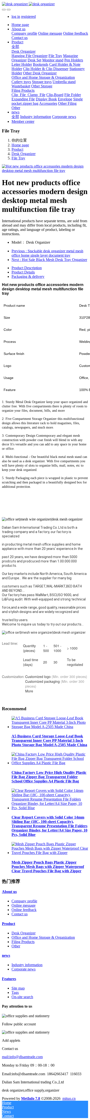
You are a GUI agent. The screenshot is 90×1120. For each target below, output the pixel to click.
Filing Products (23, 942)
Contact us (20, 914)
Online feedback (24, 910)
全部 (15, 47)
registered (28, 16)
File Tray (18, 158)
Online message (24, 905)
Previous (47, 253)
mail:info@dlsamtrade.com (22, 1057)
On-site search (22, 997)
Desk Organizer (24, 154)
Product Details (23, 272)
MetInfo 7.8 (30, 1098)
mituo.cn (69, 1098)
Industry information (27, 965)
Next (49, 260)
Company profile (24, 901)
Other (16, 946)
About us (9, 892)
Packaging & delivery (28, 276)
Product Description (27, 268)
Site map (18, 988)
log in (16, 16)
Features (9, 979)
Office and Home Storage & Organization (43, 937)
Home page (20, 25)
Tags (15, 992)
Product (17, 149)
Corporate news (24, 969)
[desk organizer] (45, 4)
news (6, 955)
